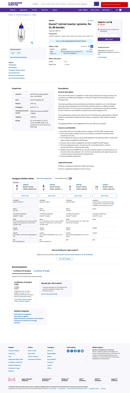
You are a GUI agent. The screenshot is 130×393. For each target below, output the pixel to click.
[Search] (96, 4)
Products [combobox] (35, 4)
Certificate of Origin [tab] (42, 271)
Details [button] (105, 31)
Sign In (58, 41)
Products (10, 15)
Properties (12, 65)
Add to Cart (109, 39)
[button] (83, 10)
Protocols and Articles (16, 75)
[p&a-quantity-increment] (118, 35)
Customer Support (24, 301)
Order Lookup (95, 10)
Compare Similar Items (17, 70)
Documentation (14, 73)
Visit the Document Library (49, 294)
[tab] (12, 15)
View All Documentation (18, 57)
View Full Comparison (44, 178)
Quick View (25, 196)
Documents (23, 296)
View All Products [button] (65, 259)
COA (12, 53)
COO (18, 53)
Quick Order (105, 10)
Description (13, 67)
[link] (17, 350)
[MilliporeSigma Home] (15, 4)
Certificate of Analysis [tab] (22, 271)
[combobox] (65, 4)
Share (91, 20)
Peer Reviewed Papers (17, 78)
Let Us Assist (102, 57)
